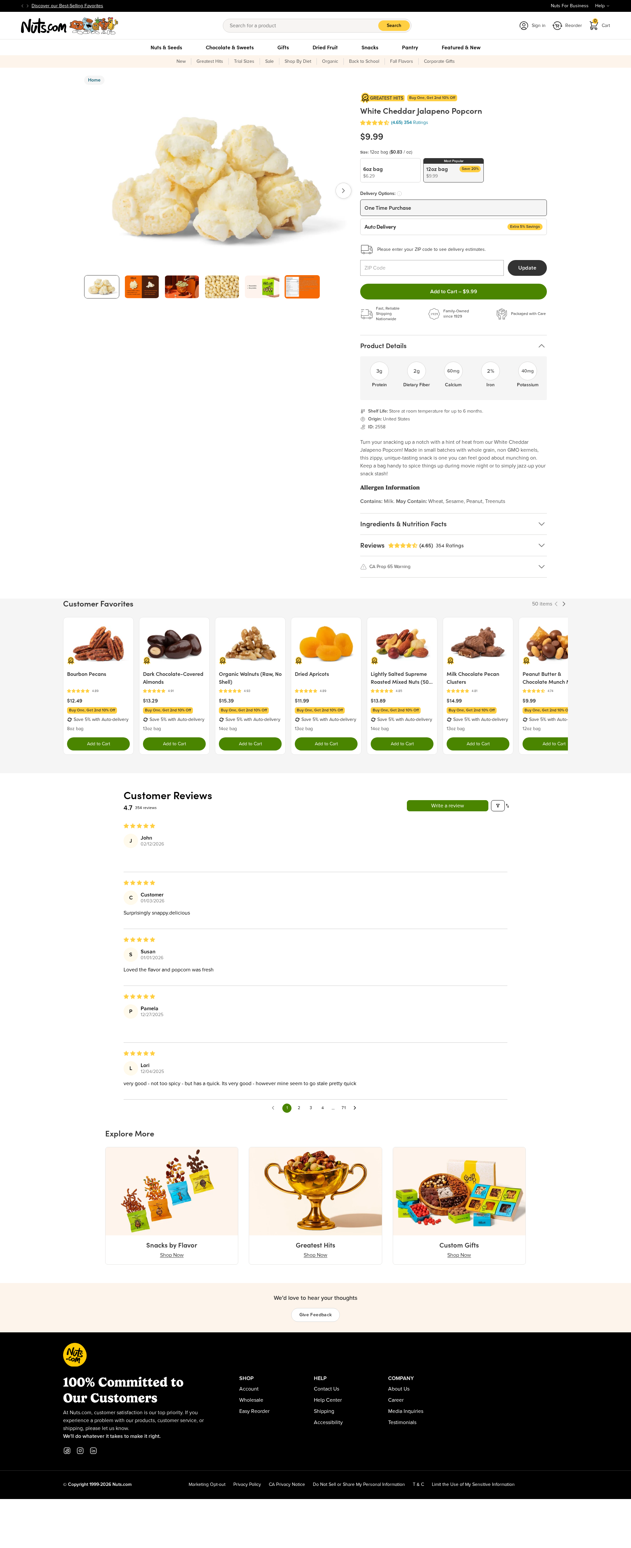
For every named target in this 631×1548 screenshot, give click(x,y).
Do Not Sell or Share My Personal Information (359, 1484)
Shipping (324, 1411)
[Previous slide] (22, 6)
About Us (398, 1389)
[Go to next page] (356, 1108)
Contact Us (326, 1389)
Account (249, 1389)
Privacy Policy (247, 1484)
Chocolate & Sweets (230, 47)
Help (600, 6)
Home (94, 80)
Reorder (573, 25)
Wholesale (251, 1400)
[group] (101, 286)
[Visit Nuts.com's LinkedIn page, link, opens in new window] (93, 1451)
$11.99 (302, 700)
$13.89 (378, 700)
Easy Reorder (254, 1411)
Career (396, 1400)
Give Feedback (315, 1315)
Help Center (328, 1400)
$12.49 (74, 700)
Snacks (370, 47)
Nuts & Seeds (166, 47)
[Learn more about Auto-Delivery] (399, 193)
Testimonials (402, 1422)
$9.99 (529, 700)
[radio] (390, 170)
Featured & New (461, 47)
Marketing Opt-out (207, 1484)
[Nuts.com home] (69, 25)
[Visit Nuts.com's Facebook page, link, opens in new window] (67, 1451)
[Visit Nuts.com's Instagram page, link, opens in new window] (80, 1451)
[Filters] (498, 805)
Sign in (539, 25)
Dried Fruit (325, 47)
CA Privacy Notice (287, 1484)
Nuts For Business (570, 6)
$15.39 (226, 700)
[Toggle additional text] (106, 6)
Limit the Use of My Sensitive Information (473, 1484)
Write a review (447, 805)
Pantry (410, 47)
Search (394, 25)
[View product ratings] (98, 691)
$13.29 (150, 700)
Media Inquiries (405, 1411)
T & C (418, 1484)
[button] (374, 123)
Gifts (283, 47)
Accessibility (328, 1422)
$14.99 (454, 700)
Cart (602, 23)
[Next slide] (27, 6)
